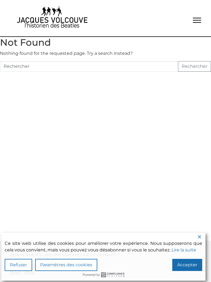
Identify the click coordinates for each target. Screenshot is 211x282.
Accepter (187, 264)
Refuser (18, 264)
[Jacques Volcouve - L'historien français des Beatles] (51, 18)
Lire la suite (183, 250)
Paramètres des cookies (66, 264)
